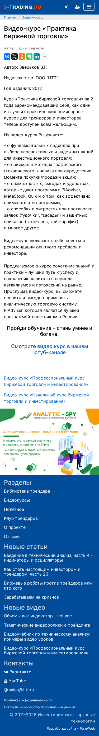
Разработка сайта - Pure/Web (71, 728)
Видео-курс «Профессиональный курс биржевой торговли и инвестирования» (46, 650)
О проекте (15, 527)
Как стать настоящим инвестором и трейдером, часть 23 (42, 572)
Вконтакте (20, 671)
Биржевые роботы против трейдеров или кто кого (48, 585)
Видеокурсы (17, 500)
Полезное (14, 509)
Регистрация (77, 7)
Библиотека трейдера (27, 491)
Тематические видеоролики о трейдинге (47, 625)
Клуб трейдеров (21, 518)
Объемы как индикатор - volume (38, 615)
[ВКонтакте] (7, 56)
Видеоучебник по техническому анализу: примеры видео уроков (47, 636)
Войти (66, 7)
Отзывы (12, 536)
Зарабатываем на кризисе (31, 597)
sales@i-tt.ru (21, 689)
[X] (14, 56)
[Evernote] (29, 56)
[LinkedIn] (37, 56)
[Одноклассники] (22, 56)
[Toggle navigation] (89, 7)
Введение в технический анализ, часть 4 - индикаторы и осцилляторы (48, 558)
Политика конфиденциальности (28, 700)
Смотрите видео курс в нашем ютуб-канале (49, 349)
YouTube (17, 680)
